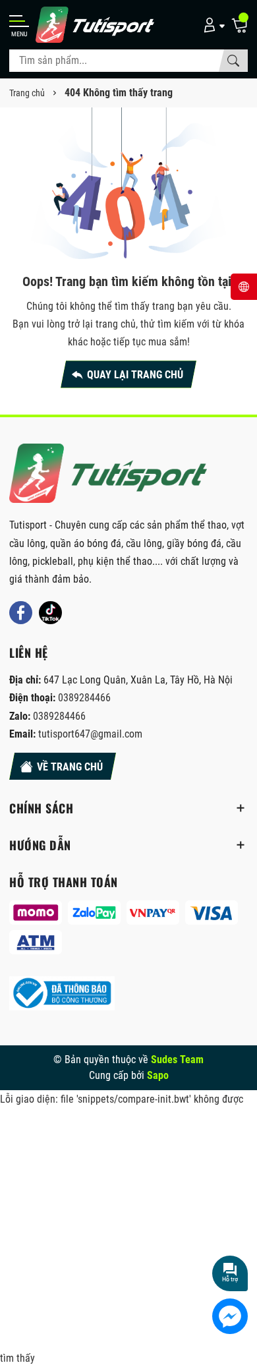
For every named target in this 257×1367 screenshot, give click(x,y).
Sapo (158, 1075)
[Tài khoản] (211, 24)
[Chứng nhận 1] (62, 993)
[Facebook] (20, 612)
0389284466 (84, 697)
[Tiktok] (50, 612)
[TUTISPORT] (108, 474)
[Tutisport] (95, 25)
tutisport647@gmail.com (90, 734)
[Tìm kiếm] (233, 60)
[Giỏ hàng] (239, 24)
